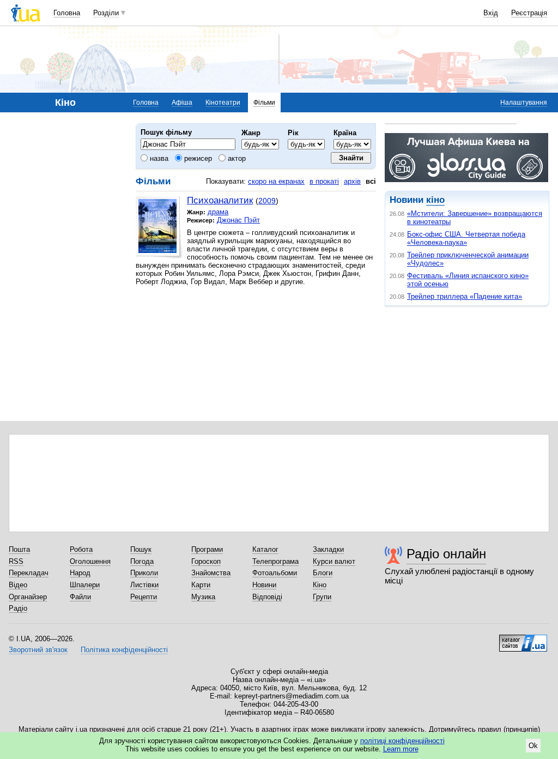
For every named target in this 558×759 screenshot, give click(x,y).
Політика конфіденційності (124, 650)
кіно (435, 200)
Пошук (140, 549)
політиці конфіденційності (402, 741)
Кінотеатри (222, 102)
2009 (267, 200)
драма (218, 212)
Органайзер (28, 597)
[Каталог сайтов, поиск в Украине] (523, 639)
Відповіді (267, 597)
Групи (322, 597)
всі (371, 181)
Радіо (18, 608)
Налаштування (523, 102)
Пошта (19, 549)
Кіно (319, 585)
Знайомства (211, 573)
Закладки (328, 549)
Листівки (144, 585)
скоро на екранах (276, 181)
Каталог (265, 549)
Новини (264, 585)
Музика (203, 597)
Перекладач (28, 573)
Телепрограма (275, 561)
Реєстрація (529, 13)
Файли (80, 597)
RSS (16, 561)
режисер (197, 158)
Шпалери (85, 585)
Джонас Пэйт (238, 220)
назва (158, 158)
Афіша (182, 102)
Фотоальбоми (274, 573)
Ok (533, 746)
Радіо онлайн (446, 553)
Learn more (400, 749)
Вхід (490, 13)
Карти (200, 585)
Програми (207, 549)
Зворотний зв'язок (38, 650)
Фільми (264, 102)
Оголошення (90, 561)
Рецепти (143, 597)
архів (352, 181)
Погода (142, 561)
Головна (66, 13)
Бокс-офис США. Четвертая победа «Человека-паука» (466, 238)
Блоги (322, 573)
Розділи (106, 13)
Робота (81, 549)
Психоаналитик (220, 200)
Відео (18, 585)
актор (236, 158)
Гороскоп (206, 561)
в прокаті (324, 181)
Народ (80, 573)
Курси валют (334, 561)
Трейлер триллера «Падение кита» (464, 296)
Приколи (144, 573)
